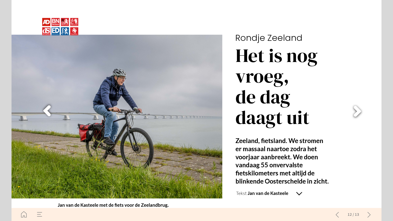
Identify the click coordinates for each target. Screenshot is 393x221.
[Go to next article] (369, 214)
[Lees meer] (299, 194)
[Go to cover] (23, 214)
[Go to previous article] (337, 214)
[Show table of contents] (39, 214)
